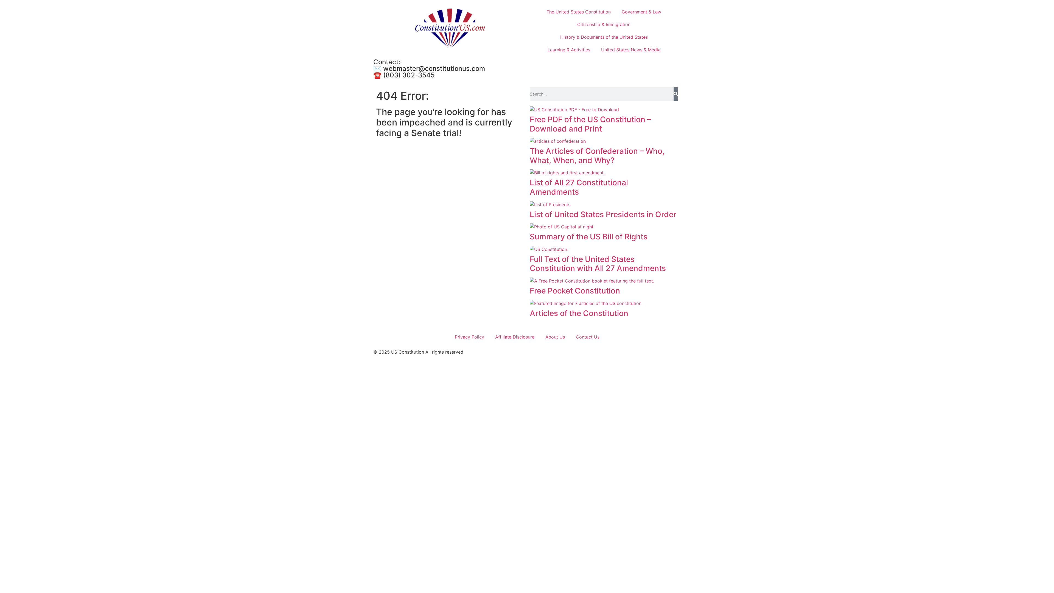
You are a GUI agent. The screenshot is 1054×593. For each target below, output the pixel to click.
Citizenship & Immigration (603, 24)
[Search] (676, 94)
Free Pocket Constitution (575, 290)
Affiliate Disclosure (514, 337)
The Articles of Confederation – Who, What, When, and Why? (597, 155)
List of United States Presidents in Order (603, 214)
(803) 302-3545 (409, 75)
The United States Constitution (578, 12)
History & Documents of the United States (604, 37)
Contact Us (587, 337)
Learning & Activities (569, 49)
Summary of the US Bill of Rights (588, 236)
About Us (555, 337)
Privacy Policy (469, 337)
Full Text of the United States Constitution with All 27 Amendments (598, 263)
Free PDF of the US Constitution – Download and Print (590, 124)
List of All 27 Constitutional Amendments (579, 187)
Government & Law (641, 12)
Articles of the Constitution (579, 313)
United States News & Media (630, 49)
